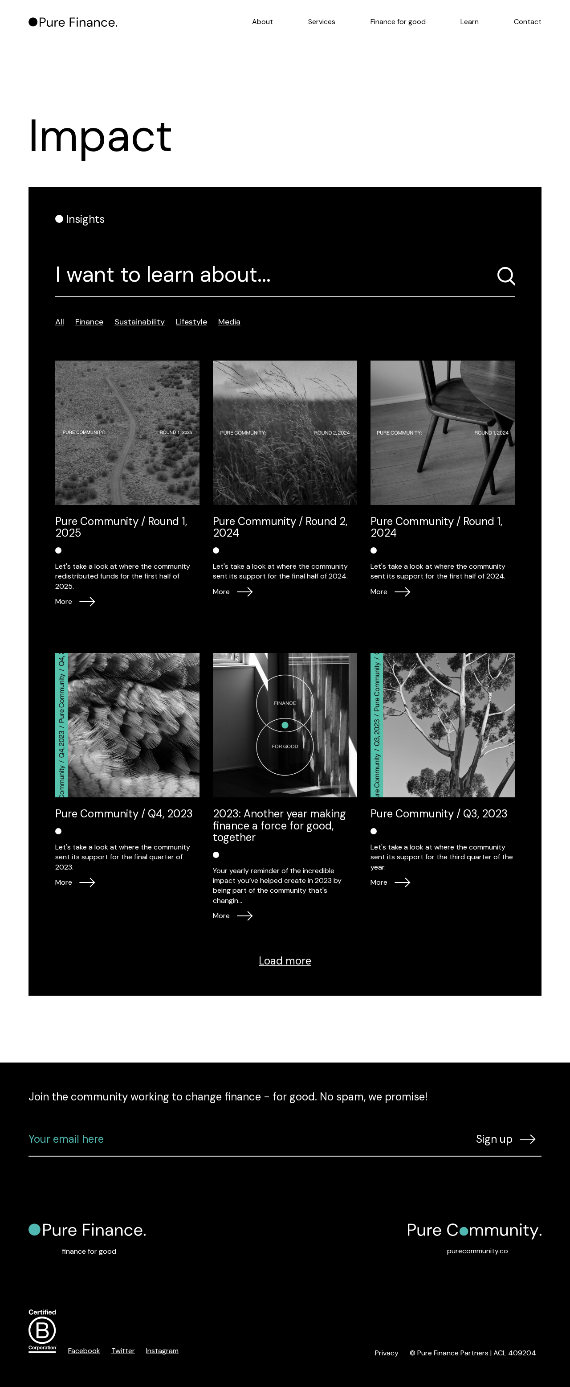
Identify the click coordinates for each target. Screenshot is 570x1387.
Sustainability (139, 321)
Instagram (162, 1350)
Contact (528, 21)
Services (321, 21)
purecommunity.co (477, 1251)
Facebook (84, 1350)
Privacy (387, 1353)
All (59, 321)
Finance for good (398, 21)
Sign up (494, 1139)
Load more (285, 961)
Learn (469, 21)
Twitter (123, 1350)
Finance (89, 321)
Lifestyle (191, 321)
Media (229, 321)
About (262, 21)
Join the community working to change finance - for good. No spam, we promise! (228, 1097)
